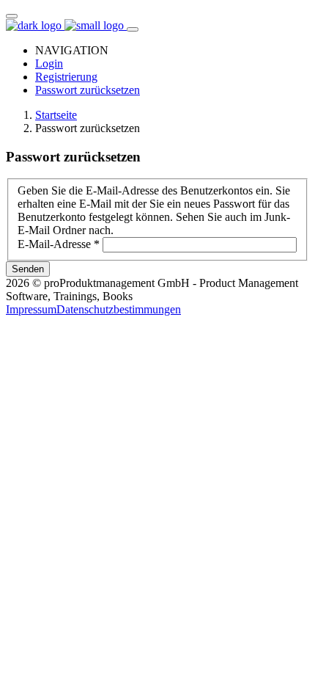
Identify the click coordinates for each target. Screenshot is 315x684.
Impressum (31, 309)
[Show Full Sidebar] (132, 29)
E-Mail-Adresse (59, 244)
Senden (28, 268)
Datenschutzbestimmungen (118, 309)
